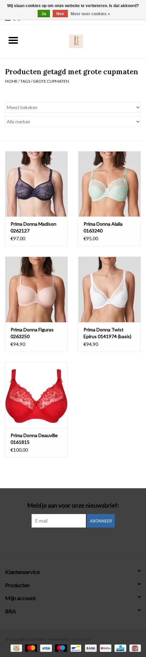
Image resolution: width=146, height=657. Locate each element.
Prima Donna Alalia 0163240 (103, 227)
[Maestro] (60, 647)
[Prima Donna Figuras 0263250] (36, 289)
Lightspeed (80, 639)
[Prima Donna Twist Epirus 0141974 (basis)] (109, 289)
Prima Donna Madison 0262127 (33, 227)
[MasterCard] (30, 647)
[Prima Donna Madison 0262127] (36, 184)
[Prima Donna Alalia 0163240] (109, 184)
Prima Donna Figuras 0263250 (32, 333)
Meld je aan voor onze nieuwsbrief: (73, 505)
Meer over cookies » (90, 14)
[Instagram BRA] (73, 541)
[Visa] (45, 647)
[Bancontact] (75, 647)
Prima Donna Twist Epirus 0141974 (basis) (107, 333)
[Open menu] (13, 40)
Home (11, 81)
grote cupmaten (51, 81)
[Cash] (15, 647)
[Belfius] (104, 647)
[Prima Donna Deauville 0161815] (36, 395)
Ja (43, 14)
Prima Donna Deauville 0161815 (34, 438)
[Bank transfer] (90, 647)
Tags (25, 81)
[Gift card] (134, 647)
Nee (60, 14)
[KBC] (119, 647)
